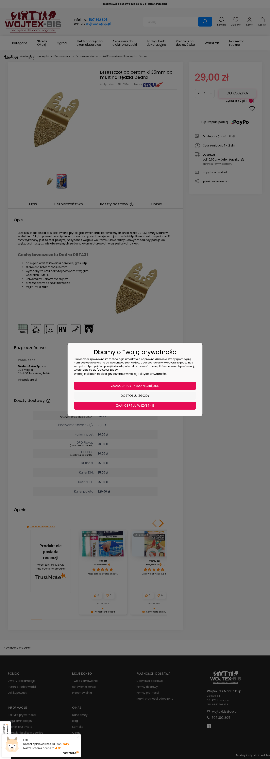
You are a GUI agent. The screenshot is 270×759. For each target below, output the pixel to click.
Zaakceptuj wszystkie (135, 405)
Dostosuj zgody (135, 395)
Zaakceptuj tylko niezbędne (135, 385)
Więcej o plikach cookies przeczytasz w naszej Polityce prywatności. (120, 374)
